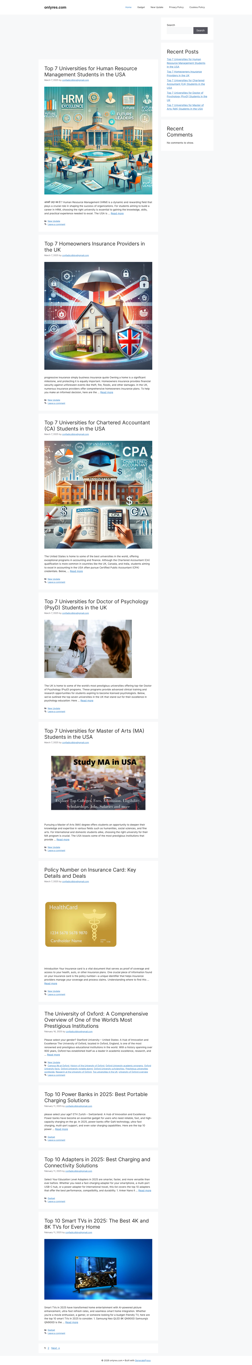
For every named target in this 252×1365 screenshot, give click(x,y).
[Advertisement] (98, 37)
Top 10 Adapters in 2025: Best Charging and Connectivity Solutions (97, 1162)
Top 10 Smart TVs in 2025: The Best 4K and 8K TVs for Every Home (96, 1224)
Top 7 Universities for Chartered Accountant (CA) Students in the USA (97, 425)
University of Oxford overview (133, 1072)
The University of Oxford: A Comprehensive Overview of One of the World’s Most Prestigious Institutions (96, 1020)
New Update (157, 7)
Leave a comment (56, 224)
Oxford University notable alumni (77, 1068)
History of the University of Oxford (87, 1065)
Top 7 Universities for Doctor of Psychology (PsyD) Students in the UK (96, 604)
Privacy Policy (176, 7)
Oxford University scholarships (109, 1068)
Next (55, 1348)
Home (128, 7)
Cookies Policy (197, 7)
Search (171, 25)
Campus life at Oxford (58, 1065)
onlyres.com (55, 7)
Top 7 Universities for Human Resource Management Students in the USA (90, 71)
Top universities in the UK (105, 1072)
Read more (117, 213)
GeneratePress (143, 1360)
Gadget (141, 7)
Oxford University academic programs (124, 1065)
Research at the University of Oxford (74, 1072)
